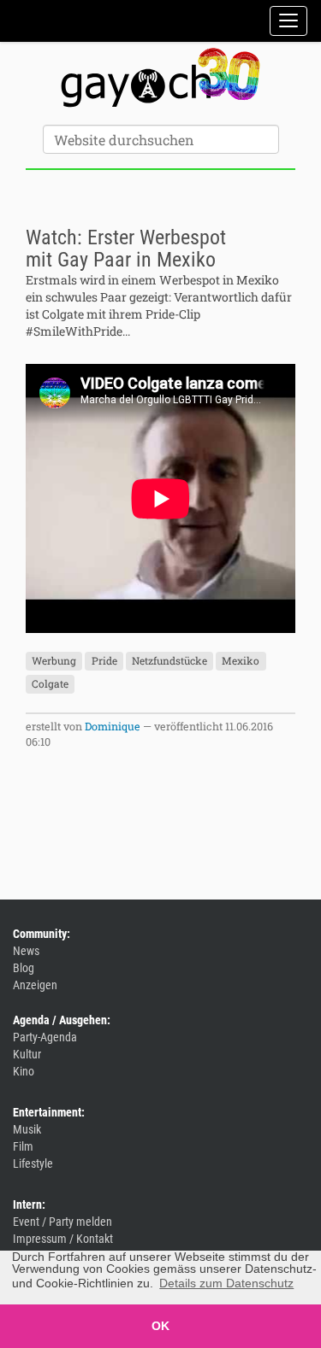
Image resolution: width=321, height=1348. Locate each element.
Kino (23, 1071)
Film (23, 1146)
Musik (27, 1129)
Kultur (27, 1054)
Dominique (112, 726)
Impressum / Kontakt (63, 1238)
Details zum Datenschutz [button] (226, 1283)
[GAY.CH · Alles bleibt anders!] (160, 78)
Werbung (54, 661)
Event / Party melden (62, 1221)
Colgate (50, 684)
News (26, 951)
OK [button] (160, 1326)
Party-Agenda (45, 1037)
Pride (104, 661)
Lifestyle (33, 1163)
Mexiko (240, 661)
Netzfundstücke (169, 661)
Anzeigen (35, 985)
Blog (23, 968)
